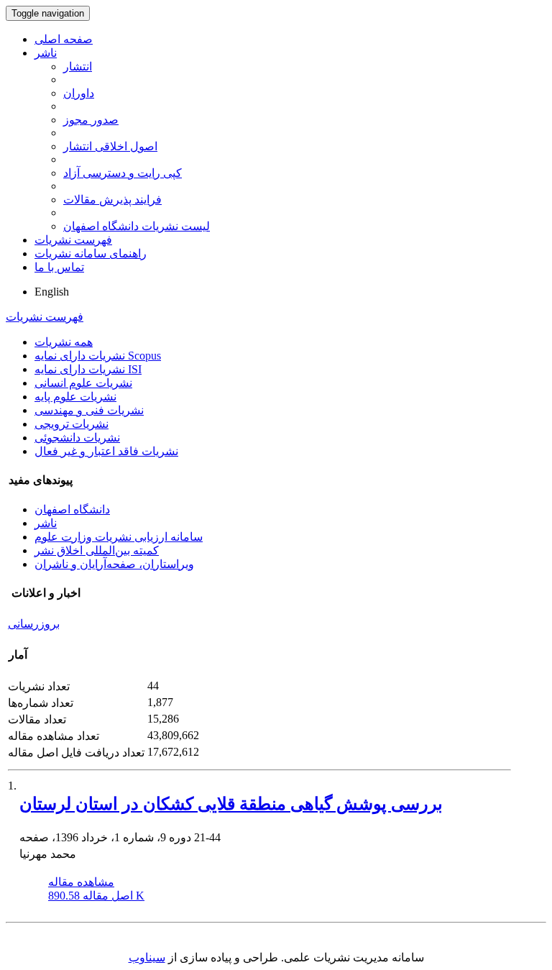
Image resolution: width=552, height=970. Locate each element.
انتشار (77, 66)
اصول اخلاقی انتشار (110, 146)
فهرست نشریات (73, 240)
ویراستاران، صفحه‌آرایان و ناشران (114, 564)
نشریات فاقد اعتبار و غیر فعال (106, 451)
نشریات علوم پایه (75, 396)
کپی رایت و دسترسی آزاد (122, 173)
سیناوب (147, 957)
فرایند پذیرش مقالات (112, 199)
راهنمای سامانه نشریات (90, 253)
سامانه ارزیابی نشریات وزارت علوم (118, 537)
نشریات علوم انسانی (83, 383)
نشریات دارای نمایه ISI (88, 369)
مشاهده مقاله (81, 882)
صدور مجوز (91, 120)
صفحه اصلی (63, 39)
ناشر (45, 53)
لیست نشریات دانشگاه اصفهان (136, 226)
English (51, 291)
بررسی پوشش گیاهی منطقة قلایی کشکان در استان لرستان (231, 804)
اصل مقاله (96, 895)
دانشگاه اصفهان (72, 509)
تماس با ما (59, 267)
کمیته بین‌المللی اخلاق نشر (96, 550)
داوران (78, 93)
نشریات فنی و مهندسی (89, 410)
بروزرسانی (34, 624)
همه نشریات (63, 342)
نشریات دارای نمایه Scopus (97, 355)
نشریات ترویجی (71, 424)
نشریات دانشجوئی (77, 437)
